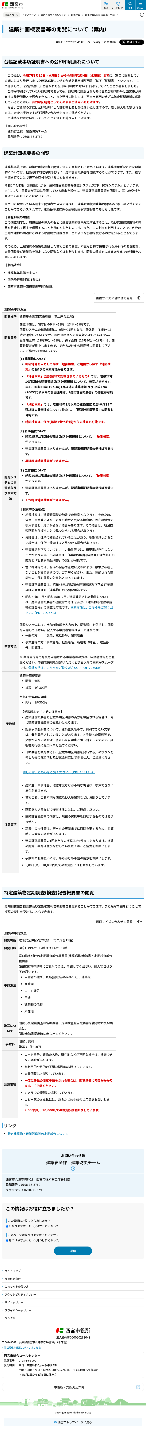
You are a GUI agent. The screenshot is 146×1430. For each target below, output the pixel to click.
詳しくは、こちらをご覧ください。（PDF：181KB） (59, 772)
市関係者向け (13, 1279)
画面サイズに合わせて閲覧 (114, 298)
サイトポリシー (14, 1302)
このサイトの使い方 (17, 1286)
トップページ (29, 14)
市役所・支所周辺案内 (69, 1387)
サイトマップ (13, 1271)
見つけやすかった (20, 1240)
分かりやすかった (20, 1226)
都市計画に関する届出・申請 (100, 14)
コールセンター (118, 7)
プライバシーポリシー (18, 1310)
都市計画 (75, 14)
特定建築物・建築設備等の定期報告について (38, 1133)
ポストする (133, 42)
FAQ (106, 7)
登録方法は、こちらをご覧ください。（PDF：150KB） (65, 667)
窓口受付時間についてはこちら (22, 1347)
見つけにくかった (47, 1240)
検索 (130, 7)
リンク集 (10, 1318)
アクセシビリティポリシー (20, 1294)
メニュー (141, 7)
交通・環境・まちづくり (53, 14)
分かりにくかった (47, 1226)
